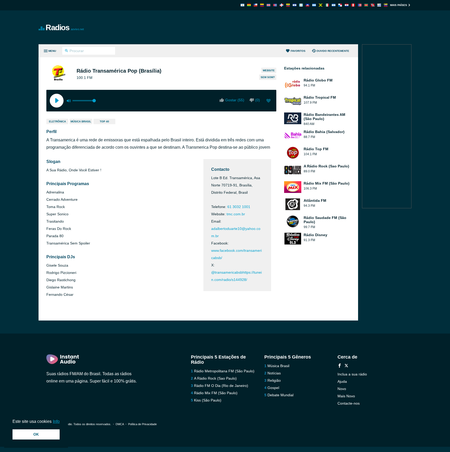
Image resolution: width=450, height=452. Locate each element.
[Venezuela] (386, 5)
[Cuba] (275, 5)
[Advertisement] (283, 27)
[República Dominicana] (281, 5)
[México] (327, 5)
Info (56, 421)
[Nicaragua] (333, 5)
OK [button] (36, 434)
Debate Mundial (280, 395)
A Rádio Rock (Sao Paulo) (215, 378)
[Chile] (255, 5)
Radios (65, 27)
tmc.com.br (236, 214)
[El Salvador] (294, 5)
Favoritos (298, 50)
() (257, 100)
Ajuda (342, 381)
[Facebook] (340, 366)
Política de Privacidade (142, 424)
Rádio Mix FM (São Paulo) (216, 393)
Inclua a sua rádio (352, 374)
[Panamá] (340, 5)
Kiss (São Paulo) (207, 400)
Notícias (274, 373)
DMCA (120, 424)
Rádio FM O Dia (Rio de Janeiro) (221, 386)
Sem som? (268, 77)
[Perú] (353, 5)
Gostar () (234, 100)
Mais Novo (346, 396)
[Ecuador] (288, 5)
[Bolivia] (249, 5)
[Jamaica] (320, 5)
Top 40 (104, 121)
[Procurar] (66, 51)
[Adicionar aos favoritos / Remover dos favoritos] (268, 101)
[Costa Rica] (268, 5)
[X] (346, 366)
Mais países (398, 5)
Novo (342, 389)
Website (269, 70)
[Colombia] (262, 5)
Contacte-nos (349, 403)
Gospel (273, 388)
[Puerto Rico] (359, 5)
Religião (274, 380)
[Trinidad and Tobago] (372, 5)
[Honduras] (314, 5)
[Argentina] (242, 5)
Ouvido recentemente (332, 50)
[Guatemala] (301, 5)
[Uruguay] (379, 5)
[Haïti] (307, 5)
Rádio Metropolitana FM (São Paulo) (224, 371)
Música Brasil (81, 121)
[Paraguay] (346, 5)
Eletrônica (57, 121)
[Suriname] (366, 5)
